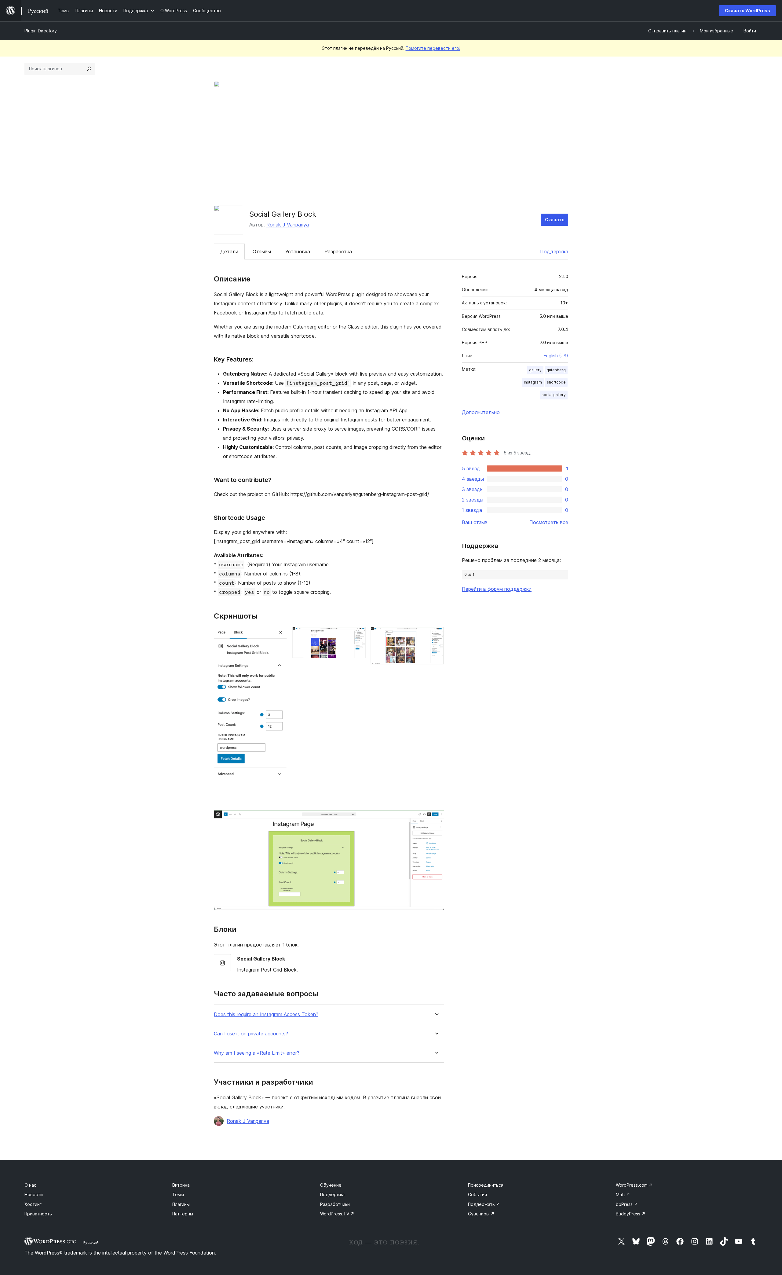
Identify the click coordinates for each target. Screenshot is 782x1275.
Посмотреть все (548, 522)
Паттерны (182, 1213)
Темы (178, 1194)
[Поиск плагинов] (89, 69)
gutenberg (556, 370)
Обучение (331, 1185)
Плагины (181, 1204)
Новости (33, 1194)
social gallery (554, 394)
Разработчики (335, 1204)
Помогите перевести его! (433, 48)
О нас (30, 1185)
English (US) (556, 355)
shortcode (556, 382)
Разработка (338, 251)
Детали (229, 251)
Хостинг (33, 1204)
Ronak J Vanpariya (287, 225)
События (477, 1194)
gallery (535, 370)
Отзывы (262, 251)
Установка (297, 251)
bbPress (627, 1204)
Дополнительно (481, 412)
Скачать (554, 219)
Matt (623, 1194)
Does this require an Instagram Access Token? (266, 1014)
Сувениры (481, 1213)
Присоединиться (485, 1185)
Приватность (38, 1213)
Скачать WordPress (747, 10)
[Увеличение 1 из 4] (279, 635)
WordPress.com (634, 1185)
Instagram (533, 382)
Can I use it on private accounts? (251, 1034)
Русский (91, 1242)
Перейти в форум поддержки (497, 589)
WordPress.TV (337, 1213)
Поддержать (484, 1204)
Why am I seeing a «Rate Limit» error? (256, 1053)
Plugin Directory (40, 30)
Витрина (181, 1185)
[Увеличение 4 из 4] (436, 818)
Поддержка (554, 251)
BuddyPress (630, 1213)
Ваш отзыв (475, 522)
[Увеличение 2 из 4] (357, 635)
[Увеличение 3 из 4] (436, 635)
